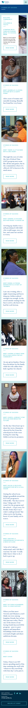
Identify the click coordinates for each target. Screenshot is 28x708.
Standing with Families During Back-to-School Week (9, 32)
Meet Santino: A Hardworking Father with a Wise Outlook (13, 540)
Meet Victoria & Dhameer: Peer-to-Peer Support (13, 605)
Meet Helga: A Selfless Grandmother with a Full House (13, 487)
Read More (10, 48)
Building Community (7, 18)
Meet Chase (7, 656)
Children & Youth (7, 24)
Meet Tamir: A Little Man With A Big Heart (13, 150)
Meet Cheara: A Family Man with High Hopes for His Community (13, 355)
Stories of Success (10, 85)
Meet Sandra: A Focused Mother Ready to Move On (13, 219)
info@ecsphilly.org (6, 698)
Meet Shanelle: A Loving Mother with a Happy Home (12, 91)
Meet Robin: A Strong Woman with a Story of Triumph (12, 284)
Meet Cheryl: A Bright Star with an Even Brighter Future (14, 419)
